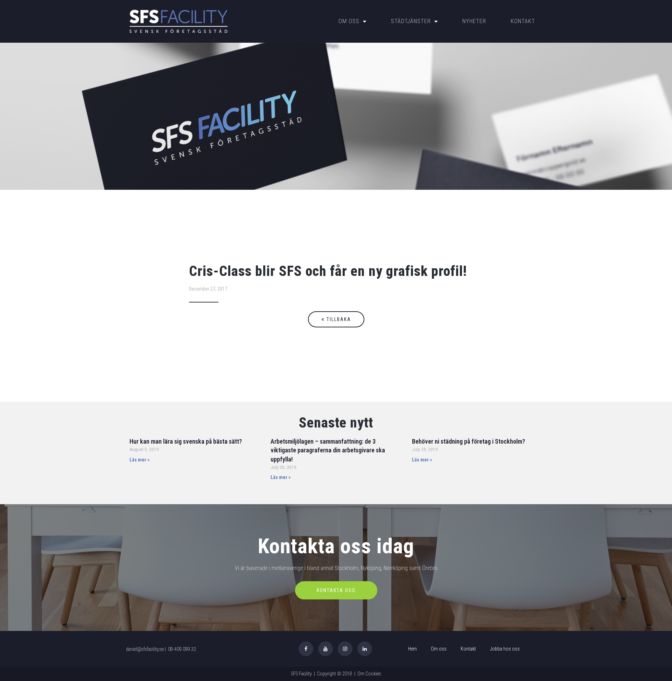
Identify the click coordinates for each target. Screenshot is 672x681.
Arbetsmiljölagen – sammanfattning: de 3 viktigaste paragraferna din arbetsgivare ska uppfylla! (328, 450)
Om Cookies (369, 673)
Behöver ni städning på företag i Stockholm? (468, 441)
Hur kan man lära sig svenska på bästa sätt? (186, 441)
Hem (412, 649)
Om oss (348, 21)
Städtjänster (411, 21)
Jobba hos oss (505, 649)
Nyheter (474, 21)
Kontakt (523, 21)
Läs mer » (139, 460)
